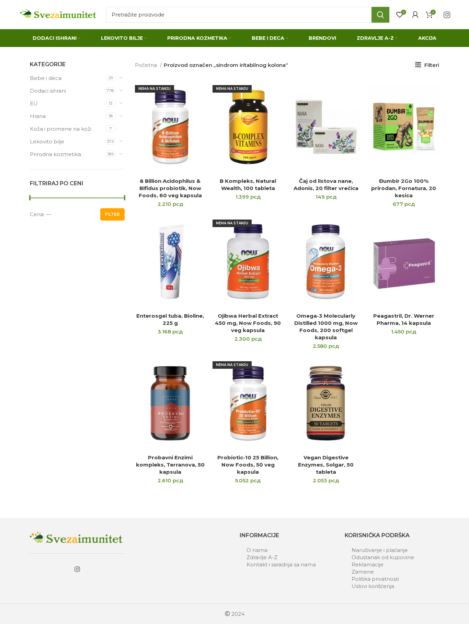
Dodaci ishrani (48, 90)
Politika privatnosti (375, 579)
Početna (146, 65)
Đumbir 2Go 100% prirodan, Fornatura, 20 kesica (403, 188)
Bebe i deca (45, 78)
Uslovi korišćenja (373, 586)
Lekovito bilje (47, 141)
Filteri (431, 65)
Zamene (363, 571)
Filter (112, 214)
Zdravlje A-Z (262, 557)
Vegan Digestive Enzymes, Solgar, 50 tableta (326, 464)
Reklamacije (368, 564)
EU (34, 103)
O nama (257, 550)
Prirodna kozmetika (55, 154)
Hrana (38, 116)
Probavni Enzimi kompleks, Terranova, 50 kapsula (170, 464)
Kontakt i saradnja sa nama (281, 564)
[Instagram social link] (447, 15)
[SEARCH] (380, 15)
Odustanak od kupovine (383, 557)
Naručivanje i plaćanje (380, 550)
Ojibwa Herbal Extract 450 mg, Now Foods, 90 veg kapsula (248, 323)
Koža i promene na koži (60, 129)
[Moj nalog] (415, 15)
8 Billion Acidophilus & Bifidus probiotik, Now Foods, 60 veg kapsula (170, 188)
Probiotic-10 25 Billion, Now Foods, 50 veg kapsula (247, 464)
